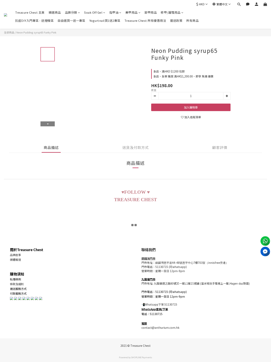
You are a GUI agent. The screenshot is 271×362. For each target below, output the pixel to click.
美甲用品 (131, 12)
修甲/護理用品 (171, 12)
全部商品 (9, 32)
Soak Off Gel (93, 12)
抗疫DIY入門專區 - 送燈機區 (34, 20)
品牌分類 (71, 12)
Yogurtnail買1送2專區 (104, 20)
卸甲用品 (150, 12)
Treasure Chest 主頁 (30, 12)
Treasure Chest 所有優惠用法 (145, 20)
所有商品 (192, 20)
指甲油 (114, 12)
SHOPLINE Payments (141, 357)
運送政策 (176, 20)
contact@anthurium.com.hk (160, 328)
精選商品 (55, 12)
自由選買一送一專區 (71, 20)
